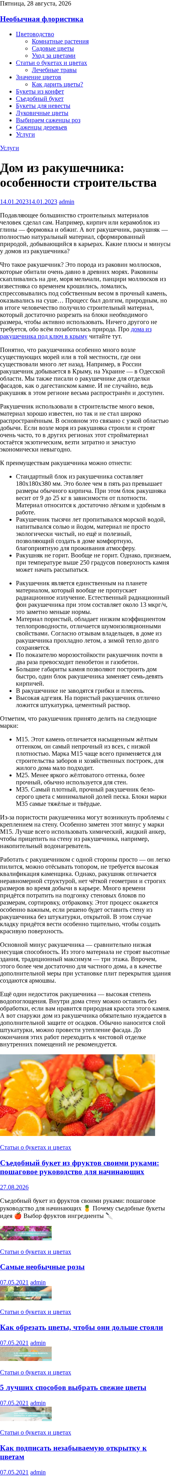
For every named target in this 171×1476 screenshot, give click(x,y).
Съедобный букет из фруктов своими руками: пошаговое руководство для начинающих (79, 1167)
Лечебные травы (54, 69)
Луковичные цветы (42, 112)
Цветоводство (35, 34)
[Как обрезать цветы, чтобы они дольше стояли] (26, 1298)
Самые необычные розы (42, 1267)
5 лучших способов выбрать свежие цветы (73, 1387)
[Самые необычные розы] (26, 1238)
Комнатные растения (60, 41)
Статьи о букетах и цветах (51, 62)
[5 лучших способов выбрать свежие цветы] (26, 1358)
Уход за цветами (54, 55)
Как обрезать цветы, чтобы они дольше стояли (81, 1327)
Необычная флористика (42, 19)
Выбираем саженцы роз (48, 120)
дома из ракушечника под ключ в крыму (76, 333)
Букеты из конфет (40, 91)
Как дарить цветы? (57, 84)
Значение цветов (38, 77)
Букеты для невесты (43, 105)
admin (66, 201)
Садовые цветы (53, 48)
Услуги (25, 134)
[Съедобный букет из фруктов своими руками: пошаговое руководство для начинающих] (77, 1133)
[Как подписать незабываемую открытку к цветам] (26, 1418)
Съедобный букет (40, 98)
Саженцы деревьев (41, 127)
